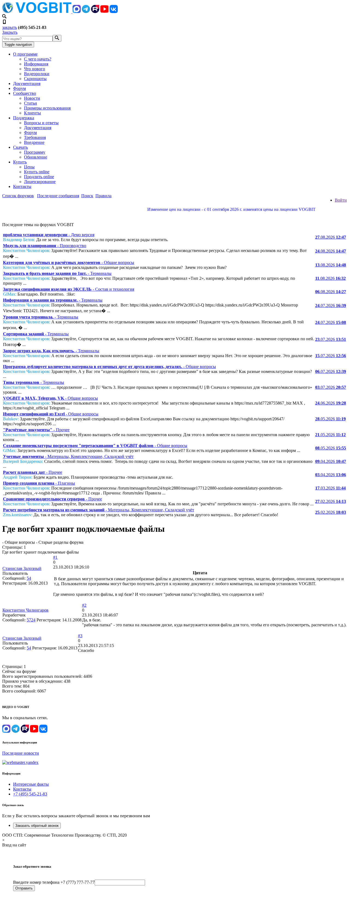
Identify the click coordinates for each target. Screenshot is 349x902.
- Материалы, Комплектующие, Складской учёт (68, 456)
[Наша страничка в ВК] (114, 11)
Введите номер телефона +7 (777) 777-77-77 (54, 882)
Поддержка (23, 118)
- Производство (44, 245)
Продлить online (39, 176)
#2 (84, 605)
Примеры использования (47, 108)
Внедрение (34, 142)
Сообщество (24, 93)
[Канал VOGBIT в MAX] (77, 11)
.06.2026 (330, 403)
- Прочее (36, 429)
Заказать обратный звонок (37, 826)
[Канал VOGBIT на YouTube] (104, 11)
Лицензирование (40, 181)
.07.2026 (330, 305)
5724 (31, 620)
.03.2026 (330, 488)
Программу (34, 152)
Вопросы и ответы (41, 122)
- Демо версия (48, 234)
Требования (35, 137)
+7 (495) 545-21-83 (30, 794)
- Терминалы (57, 273)
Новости (32, 98)
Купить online (36, 171)
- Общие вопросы (68, 262)
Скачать (20, 147)
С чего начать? (37, 59)
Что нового (34, 68)
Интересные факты (31, 784)
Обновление (35, 157)
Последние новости (20, 753)
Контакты (22, 186)
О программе (25, 54)
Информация (36, 64)
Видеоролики (36, 73)
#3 (80, 635)
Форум (19, 88)
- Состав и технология (68, 289)
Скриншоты (35, 78)
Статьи (30, 103)
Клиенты (32, 113)
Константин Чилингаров (25, 610)
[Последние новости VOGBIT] (174, 215)
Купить (20, 162)
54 (29, 578)
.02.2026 (330, 501)
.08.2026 (330, 237)
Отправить (24, 888)
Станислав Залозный (21, 568)
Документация (26, 83)
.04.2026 (330, 461)
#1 (55, 557)
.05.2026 (330, 419)
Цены (29, 167)
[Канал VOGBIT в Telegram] (86, 11)
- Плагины (39, 483)
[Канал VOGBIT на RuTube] (95, 11)
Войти (341, 200)
